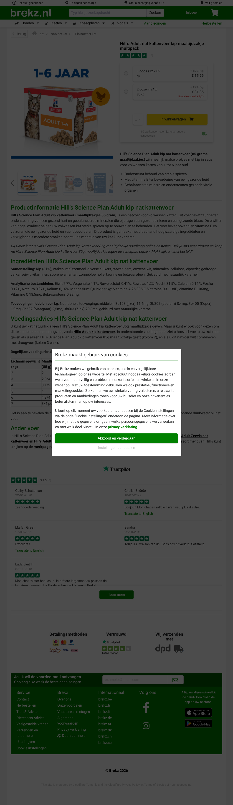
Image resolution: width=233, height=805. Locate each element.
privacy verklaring (122, 427)
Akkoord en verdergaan (116, 438)
